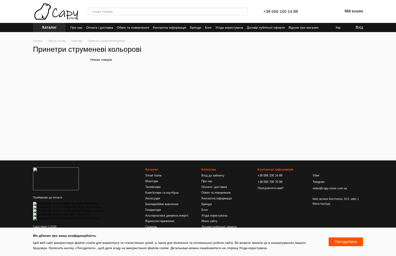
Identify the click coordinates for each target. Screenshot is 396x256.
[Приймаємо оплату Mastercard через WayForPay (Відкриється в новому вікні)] (66, 218)
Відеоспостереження (159, 221)
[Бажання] (327, 11)
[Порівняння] (315, 11)
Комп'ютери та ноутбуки (162, 192)
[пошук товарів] (244, 11)
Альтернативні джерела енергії (166, 215)
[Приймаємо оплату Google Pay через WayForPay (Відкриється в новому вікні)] (66, 207)
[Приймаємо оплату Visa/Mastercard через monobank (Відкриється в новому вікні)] (69, 210)
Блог (208, 27)
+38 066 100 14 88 (280, 11)
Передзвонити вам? (271, 188)
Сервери (151, 226)
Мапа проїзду (321, 203)
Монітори (151, 181)
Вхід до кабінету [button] (212, 175)
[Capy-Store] (56, 178)
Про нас (76, 27)
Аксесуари (152, 198)
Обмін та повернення (133, 27)
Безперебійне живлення (161, 204)
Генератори (153, 210)
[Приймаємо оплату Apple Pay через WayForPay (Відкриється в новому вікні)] (66, 203)
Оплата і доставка (99, 27)
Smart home (153, 175)
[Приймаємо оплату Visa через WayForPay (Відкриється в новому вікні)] (62, 214)
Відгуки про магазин (304, 27)
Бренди (195, 27)
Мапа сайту (209, 221)
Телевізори (152, 187)
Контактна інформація (169, 27)
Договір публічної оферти (266, 27)
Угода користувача (229, 27)
